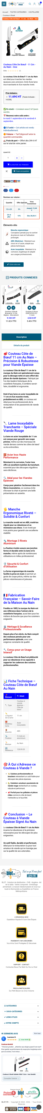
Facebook (5, 190)
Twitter (11, 190)
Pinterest (16, 190)
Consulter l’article (11, 1078)
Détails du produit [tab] (21, 345)
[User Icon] (34, 4)
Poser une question (22, 171)
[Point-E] (21, 1092)
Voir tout (37, 1033)
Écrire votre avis (14, 264)
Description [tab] (21, 337)
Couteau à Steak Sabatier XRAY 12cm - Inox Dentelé (19, 1074)
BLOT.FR (5, 1102)
